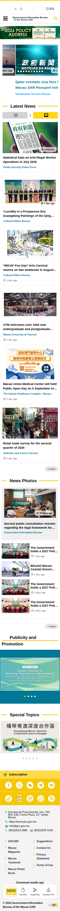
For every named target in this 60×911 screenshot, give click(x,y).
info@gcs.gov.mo (19, 826)
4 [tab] (35, 696)
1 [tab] (25, 696)
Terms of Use (44, 865)
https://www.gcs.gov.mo (22, 821)
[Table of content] (5, 18)
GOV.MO (13, 841)
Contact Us (43, 847)
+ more (51, 469)
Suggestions (44, 841)
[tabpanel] (30, 674)
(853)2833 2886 (18, 830)
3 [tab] (31, 696)
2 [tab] (28, 696)
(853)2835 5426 (43, 830)
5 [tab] (36, 758)
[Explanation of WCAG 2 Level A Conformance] (52, 905)
